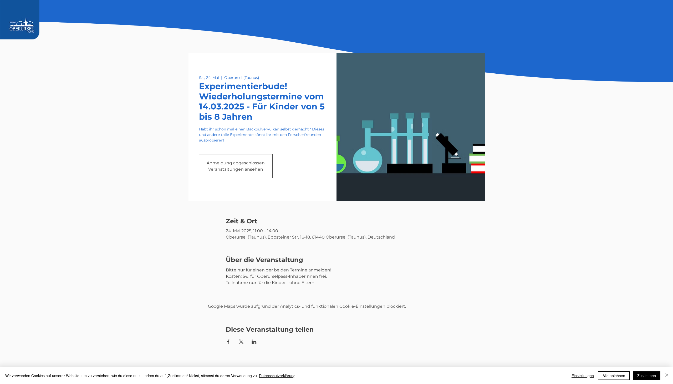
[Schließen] (667, 375)
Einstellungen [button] (583, 375)
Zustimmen (646, 375)
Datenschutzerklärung (277, 375)
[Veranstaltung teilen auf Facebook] (228, 342)
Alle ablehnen (614, 375)
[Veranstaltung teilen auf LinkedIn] (254, 342)
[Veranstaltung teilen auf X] (241, 342)
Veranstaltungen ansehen (235, 169)
